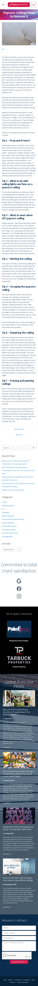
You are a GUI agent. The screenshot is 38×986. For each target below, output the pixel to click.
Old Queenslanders (9, 530)
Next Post (19, 435)
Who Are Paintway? (22, 982)
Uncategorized (7, 537)
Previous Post (19, 429)
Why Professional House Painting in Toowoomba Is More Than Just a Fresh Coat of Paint (18, 470)
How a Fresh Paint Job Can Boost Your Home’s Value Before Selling (18, 879)
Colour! (4, 502)
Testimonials (18, 980)
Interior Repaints (8, 523)
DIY (3, 49)
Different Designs (8, 506)
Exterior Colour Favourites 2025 (13, 490)
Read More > (7, 747)
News (33, 980)
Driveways (5, 512)
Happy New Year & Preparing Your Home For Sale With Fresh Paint (18, 828)
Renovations (26, 980)
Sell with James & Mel (10, 533)
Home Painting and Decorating (13, 519)
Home (5, 980)
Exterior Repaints (8, 516)
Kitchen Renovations (9, 526)
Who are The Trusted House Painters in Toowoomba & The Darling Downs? (16, 712)
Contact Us (13, 982)
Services (10, 980)
